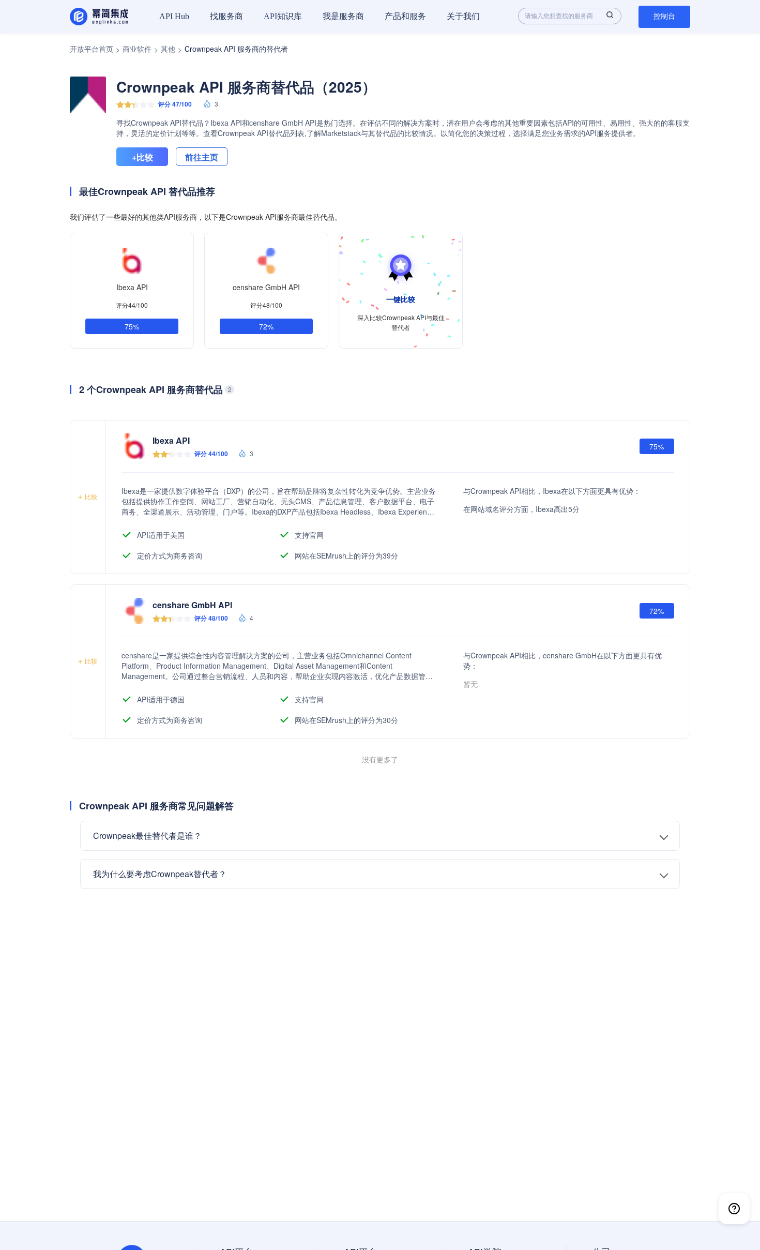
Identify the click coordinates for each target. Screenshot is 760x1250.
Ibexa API (132, 287)
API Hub (174, 16)
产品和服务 (405, 16)
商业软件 (137, 48)
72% (266, 326)
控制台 (664, 16)
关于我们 (463, 16)
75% (132, 326)
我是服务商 (343, 16)
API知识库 (283, 16)
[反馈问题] (734, 1208)
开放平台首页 (91, 48)
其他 (168, 48)
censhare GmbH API (266, 287)
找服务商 (226, 16)
